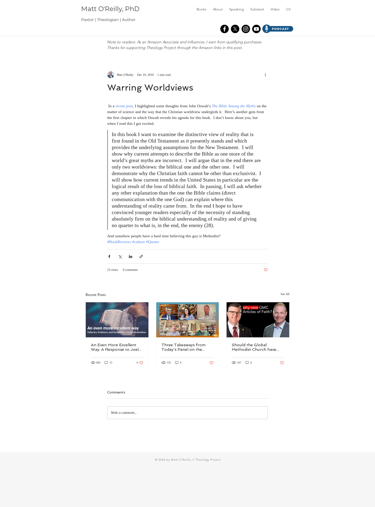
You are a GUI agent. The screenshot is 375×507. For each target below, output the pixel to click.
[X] (235, 29)
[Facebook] (224, 29)
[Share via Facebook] (109, 256)
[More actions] (265, 74)
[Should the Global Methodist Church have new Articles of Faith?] (258, 319)
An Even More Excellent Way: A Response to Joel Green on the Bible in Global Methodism (115, 347)
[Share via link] (141, 256)
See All (285, 294)
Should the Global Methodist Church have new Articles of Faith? (254, 347)
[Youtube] (256, 29)
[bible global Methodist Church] (117, 319)
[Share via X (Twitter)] (120, 256)
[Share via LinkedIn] (130, 256)
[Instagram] (246, 29)
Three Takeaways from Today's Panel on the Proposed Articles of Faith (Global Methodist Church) (187, 347)
